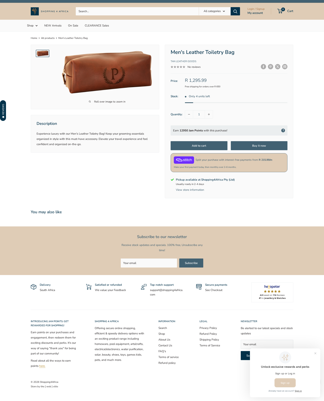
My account (255, 13)
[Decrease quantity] (189, 114)
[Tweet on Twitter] (277, 66)
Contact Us (165, 345)
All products (48, 38)
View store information (190, 190)
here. (42, 366)
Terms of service (168, 357)
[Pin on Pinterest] (270, 66)
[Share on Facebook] (263, 66)
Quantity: (177, 114)
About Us (164, 339)
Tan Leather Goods (183, 61)
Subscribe (191, 263)
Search (162, 328)
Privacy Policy (208, 328)
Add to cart (199, 146)
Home (34, 38)
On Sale (73, 25)
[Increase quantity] (209, 114)
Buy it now (259, 146)
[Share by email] (284, 66)
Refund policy (167, 363)
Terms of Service (210, 345)
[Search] (235, 11)
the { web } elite (49, 386)
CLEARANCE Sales (97, 25)
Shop (30, 25)
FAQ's (162, 351)
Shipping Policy (209, 339)
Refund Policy (208, 334)
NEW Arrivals (53, 25)
